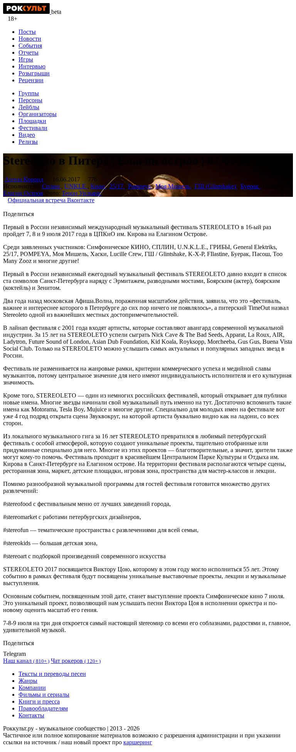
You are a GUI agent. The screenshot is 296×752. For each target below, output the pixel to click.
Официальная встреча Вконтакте (51, 200)
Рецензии (31, 80)
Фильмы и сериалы (43, 694)
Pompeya (140, 186)
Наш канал (26, 660)
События (30, 45)
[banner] (27, 11)
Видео (26, 134)
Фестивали (32, 128)
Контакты (31, 715)
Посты (27, 31)
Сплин (51, 186)
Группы (28, 93)
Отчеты (28, 52)
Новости (29, 38)
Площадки (32, 121)
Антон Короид (24, 179)
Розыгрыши (34, 73)
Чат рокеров (76, 660)
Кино (98, 186)
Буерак (250, 186)
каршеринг (137, 742)
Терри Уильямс (81, 193)
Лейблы (28, 107)
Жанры (27, 680)
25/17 (117, 186)
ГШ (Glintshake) (216, 186)
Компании (32, 687)
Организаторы (37, 114)
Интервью (31, 66)
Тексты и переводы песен (52, 673)
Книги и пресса (39, 701)
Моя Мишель (173, 186)
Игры (25, 59)
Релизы (28, 141)
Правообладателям (43, 708)
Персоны (30, 100)
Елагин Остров (23, 193)
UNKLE (75, 186)
